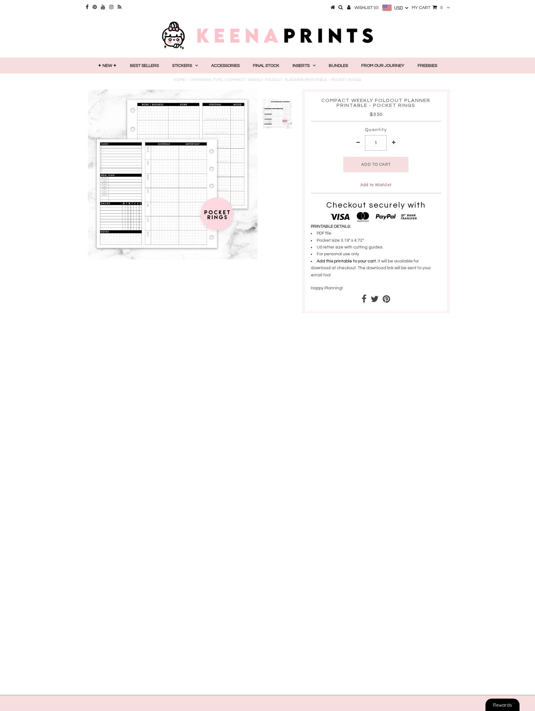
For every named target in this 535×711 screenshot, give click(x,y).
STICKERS (182, 66)
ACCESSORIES (225, 66)
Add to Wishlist (376, 185)
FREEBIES (427, 66)
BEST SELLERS (144, 66)
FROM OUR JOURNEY (382, 66)
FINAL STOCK (266, 66)
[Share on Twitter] (375, 301)
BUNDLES (338, 66)
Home (179, 80)
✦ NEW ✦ (107, 66)
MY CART (427, 8)
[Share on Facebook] (364, 301)
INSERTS (301, 66)
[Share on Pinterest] (386, 301)
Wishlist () (366, 8)
